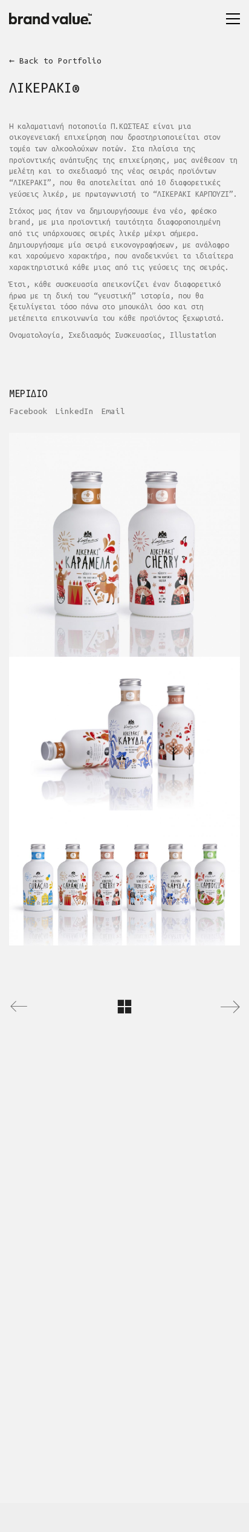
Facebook (28, 411)
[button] (233, 18)
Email (113, 411)
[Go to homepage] (54, 18)
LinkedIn (74, 411)
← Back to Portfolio (55, 60)
